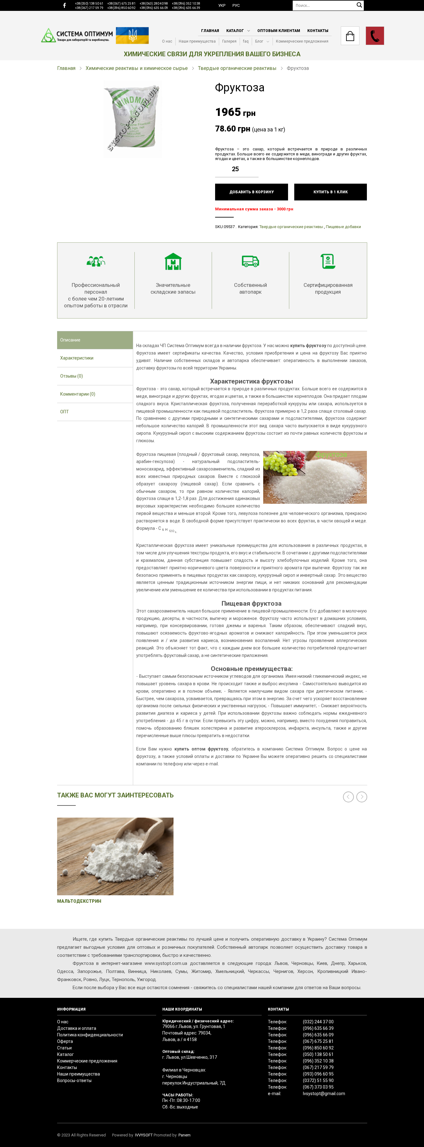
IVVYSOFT (144, 1135)
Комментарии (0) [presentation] (77, 394)
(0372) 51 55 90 (318, 1080)
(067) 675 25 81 (318, 1041)
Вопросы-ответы (74, 1080)
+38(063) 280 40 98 (154, 3)
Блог (259, 41)
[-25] (255, 174)
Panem (184, 1135)
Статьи (64, 1047)
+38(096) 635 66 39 (186, 8)
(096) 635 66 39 (318, 1028)
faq (246, 41)
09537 (229, 226)
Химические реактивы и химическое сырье (137, 68)
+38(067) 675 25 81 (121, 3)
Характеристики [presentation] (76, 358)
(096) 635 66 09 (318, 1034)
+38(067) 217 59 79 (89, 8)
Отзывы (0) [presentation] (71, 376)
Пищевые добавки (343, 226)
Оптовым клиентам (278, 31)
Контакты (317, 31)
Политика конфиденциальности (90, 1034)
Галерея (229, 41)
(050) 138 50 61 (318, 1054)
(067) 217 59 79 (318, 1067)
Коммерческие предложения (302, 41)
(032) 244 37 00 (318, 1021)
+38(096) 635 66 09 (154, 8)
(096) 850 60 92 (318, 1047)
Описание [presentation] (70, 339)
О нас (167, 41)
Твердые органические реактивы (237, 68)
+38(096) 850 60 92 (121, 8)
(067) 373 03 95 (318, 1087)
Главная (210, 31)
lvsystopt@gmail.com (324, 1093)
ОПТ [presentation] (64, 411)
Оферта (65, 1041)
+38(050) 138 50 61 (89, 3)
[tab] (95, 340)
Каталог (235, 31)
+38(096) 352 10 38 (186, 3)
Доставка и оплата (76, 1028)
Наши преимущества (197, 41)
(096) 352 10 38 (318, 1060)
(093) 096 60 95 (318, 1073)
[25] (255, 164)
